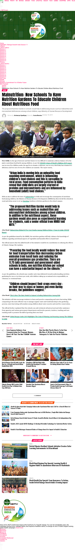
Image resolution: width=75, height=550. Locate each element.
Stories (2, 81)
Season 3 (3, 52)
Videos (2, 46)
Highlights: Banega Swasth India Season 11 (14, 45)
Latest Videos (4, 47)
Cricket (27, 0)
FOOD (33, 0)
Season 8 (3, 59)
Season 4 (3, 53)
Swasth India (36, 323)
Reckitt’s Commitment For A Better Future (13, 82)
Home (2, 43)
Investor (2, 536)
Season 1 (3, 49)
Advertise (3, 531)
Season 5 (3, 55)
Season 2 (3, 50)
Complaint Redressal (6, 538)
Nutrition (26, 201)
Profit (12, 0)
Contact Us (3, 539)
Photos (2, 62)
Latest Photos (4, 63)
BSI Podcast (4, 84)
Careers (2, 541)
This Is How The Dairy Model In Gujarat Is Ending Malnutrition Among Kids (35, 295)
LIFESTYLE (39, 0)
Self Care (3, 78)
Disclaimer (3, 535)
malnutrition (29, 197)
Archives (3, 529)
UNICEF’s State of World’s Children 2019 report (56, 163)
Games (56, 0)
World (7, 0)
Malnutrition (17, 323)
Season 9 (3, 61)
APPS (69, 0)
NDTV (1, 0)
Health (2, 79)
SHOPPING (62, 0)
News (4, 87)
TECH (50, 0)
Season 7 (3, 58)
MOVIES (21, 0)
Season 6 (3, 56)
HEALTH (45, 0)
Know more (19, 528)
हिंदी (17, 0)
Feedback (3, 533)
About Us (3, 532)
